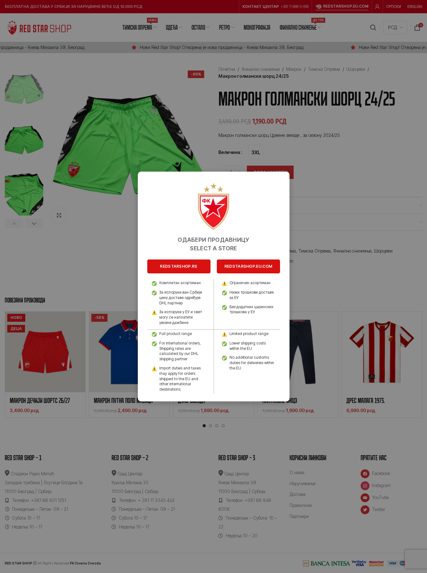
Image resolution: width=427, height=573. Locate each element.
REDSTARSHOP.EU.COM (248, 266)
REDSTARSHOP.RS (178, 266)
